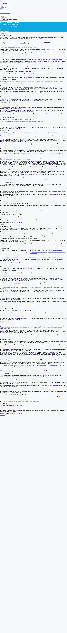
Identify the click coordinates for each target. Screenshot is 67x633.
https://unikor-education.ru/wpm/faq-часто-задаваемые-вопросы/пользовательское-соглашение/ (48, 61)
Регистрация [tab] (5, 3)
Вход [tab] (3, 2)
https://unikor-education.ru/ (58, 59)
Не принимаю (2, 415)
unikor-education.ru (39, 38)
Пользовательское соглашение (5, 9)
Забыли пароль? (3, 7)
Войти (2, 8)
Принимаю (9, 19)
